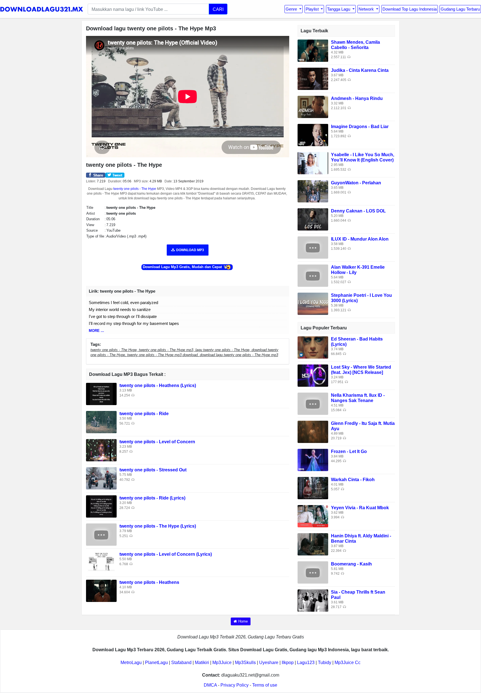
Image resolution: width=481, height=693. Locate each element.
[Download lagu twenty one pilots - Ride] (101, 422)
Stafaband (181, 662)
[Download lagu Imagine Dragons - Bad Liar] (313, 135)
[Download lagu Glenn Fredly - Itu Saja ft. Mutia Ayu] (313, 431)
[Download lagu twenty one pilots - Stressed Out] (101, 478)
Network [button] (367, 9)
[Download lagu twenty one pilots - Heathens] (101, 591)
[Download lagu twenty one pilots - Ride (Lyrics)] (101, 506)
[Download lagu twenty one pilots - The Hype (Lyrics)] (101, 534)
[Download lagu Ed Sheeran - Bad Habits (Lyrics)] (313, 347)
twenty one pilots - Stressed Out (152, 469)
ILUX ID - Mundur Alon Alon (360, 239)
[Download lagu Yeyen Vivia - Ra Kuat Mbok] (313, 516)
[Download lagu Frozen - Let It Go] (313, 459)
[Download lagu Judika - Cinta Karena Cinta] (313, 78)
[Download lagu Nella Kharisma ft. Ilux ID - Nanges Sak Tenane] (313, 403)
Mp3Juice (222, 662)
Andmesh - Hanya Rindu (357, 98)
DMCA (210, 685)
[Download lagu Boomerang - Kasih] (313, 572)
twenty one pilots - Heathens (149, 582)
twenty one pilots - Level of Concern (157, 441)
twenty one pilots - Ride (144, 413)
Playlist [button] (313, 9)
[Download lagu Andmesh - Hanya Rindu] (313, 106)
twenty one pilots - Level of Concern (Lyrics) (165, 554)
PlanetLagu (156, 662)
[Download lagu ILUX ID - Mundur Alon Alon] (313, 247)
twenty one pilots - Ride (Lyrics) (152, 498)
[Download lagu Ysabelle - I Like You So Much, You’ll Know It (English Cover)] (313, 163)
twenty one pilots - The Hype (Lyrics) (157, 526)
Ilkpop (288, 662)
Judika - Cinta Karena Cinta (360, 70)
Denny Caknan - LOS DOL (358, 211)
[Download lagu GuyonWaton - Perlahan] (313, 191)
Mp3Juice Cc (347, 662)
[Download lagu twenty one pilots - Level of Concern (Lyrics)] (101, 562)
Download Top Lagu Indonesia (409, 9)
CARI (218, 9)
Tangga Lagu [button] (339, 9)
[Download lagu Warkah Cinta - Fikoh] (313, 488)
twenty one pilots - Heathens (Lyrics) (157, 385)
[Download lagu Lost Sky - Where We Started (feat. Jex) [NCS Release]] (313, 375)
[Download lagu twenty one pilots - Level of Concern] (101, 450)
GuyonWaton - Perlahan (356, 182)
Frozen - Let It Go (349, 451)
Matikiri (202, 662)
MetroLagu (131, 662)
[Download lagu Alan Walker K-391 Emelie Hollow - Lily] (313, 275)
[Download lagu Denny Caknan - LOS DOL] (313, 219)
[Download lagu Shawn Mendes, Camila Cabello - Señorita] (313, 50)
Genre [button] (292, 9)
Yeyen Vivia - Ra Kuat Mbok (360, 507)
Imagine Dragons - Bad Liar (360, 126)
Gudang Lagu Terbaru (460, 9)
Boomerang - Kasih (351, 564)
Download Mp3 (190, 250)
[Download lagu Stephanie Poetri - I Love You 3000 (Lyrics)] (313, 303)
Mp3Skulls (245, 662)
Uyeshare (268, 662)
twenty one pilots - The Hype (134, 189)
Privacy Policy (234, 685)
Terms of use (264, 685)
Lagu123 (306, 662)
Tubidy (324, 662)
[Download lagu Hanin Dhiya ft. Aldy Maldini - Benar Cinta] (313, 544)
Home (243, 621)
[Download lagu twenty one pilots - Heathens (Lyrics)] (101, 394)
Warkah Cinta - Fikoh (353, 479)
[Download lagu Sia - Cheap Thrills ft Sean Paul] (313, 600)
